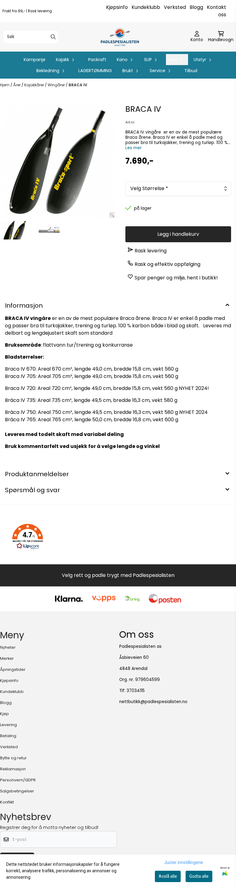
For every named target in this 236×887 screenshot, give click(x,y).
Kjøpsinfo (117, 7)
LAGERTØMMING (95, 71)
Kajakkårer (34, 85)
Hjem (5, 85)
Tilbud (190, 71)
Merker (7, 658)
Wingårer (57, 85)
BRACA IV (78, 85)
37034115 (136, 691)
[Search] (53, 37)
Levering (8, 724)
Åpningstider (13, 669)
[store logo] (120, 37)
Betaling (8, 735)
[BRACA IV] (58, 161)
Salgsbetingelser (17, 791)
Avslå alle (168, 876)
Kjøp (4, 713)
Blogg (196, 7)
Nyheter (8, 647)
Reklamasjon (13, 769)
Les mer (133, 147)
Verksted (175, 7)
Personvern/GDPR (18, 780)
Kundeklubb (146, 7)
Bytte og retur (13, 758)
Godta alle (199, 876)
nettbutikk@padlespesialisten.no (153, 702)
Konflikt (7, 802)
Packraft (97, 59)
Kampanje (34, 59)
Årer (17, 85)
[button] (27, 536)
